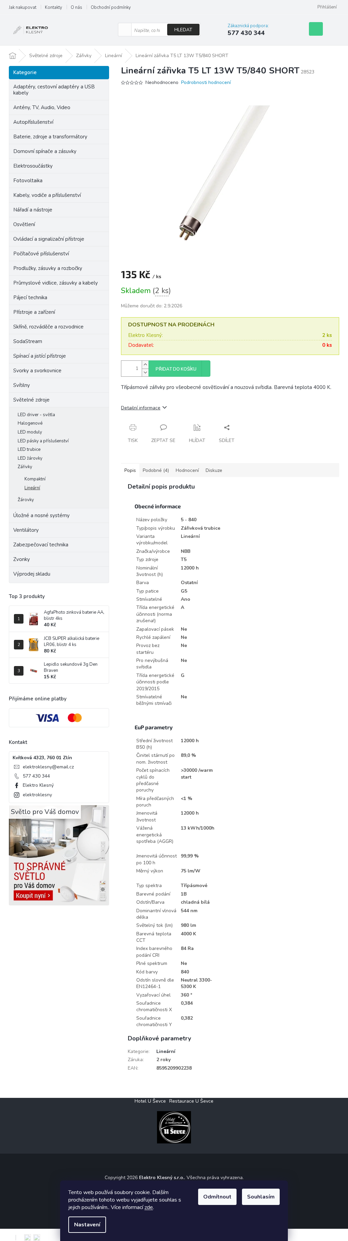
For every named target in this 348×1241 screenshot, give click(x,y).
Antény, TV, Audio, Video (41, 107)
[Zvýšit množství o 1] (145, 365)
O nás (76, 7)
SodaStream (27, 341)
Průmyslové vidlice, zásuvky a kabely (55, 282)
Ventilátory (26, 530)
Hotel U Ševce (150, 1101)
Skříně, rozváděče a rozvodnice (48, 326)
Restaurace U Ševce (191, 1101)
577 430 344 (36, 776)
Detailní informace (140, 408)
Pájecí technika (30, 297)
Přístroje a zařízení (34, 312)
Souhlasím (261, 1197)
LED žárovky (30, 458)
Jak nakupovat (22, 7)
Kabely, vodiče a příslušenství (47, 195)
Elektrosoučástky (33, 166)
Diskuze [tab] (214, 470)
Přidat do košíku (176, 369)
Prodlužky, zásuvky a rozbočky (47, 268)
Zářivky (25, 467)
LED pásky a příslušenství (43, 441)
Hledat (183, 30)
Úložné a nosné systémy (41, 515)
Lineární (32, 488)
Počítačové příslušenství (41, 253)
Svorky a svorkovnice (37, 370)
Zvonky (21, 559)
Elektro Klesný (38, 785)
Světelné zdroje (31, 399)
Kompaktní (35, 479)
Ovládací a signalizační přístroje (48, 239)
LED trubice (29, 449)
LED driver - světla (36, 415)
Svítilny (21, 385)
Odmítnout (217, 1197)
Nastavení (87, 1224)
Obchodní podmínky (111, 7)
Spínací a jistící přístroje (39, 356)
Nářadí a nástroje (32, 209)
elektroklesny (37, 795)
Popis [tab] (130, 470)
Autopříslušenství (33, 122)
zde (148, 1207)
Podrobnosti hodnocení (206, 82)
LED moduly (30, 432)
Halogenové (30, 423)
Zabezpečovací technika (40, 544)
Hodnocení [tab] (187, 470)
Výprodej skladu (31, 574)
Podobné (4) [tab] (156, 470)
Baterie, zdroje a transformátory (50, 136)
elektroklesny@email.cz (48, 767)
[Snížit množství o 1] (145, 372)
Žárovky (26, 500)
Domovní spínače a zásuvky (44, 151)
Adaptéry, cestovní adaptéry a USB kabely (54, 89)
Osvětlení (24, 224)
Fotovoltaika (27, 180)
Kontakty (53, 7)
